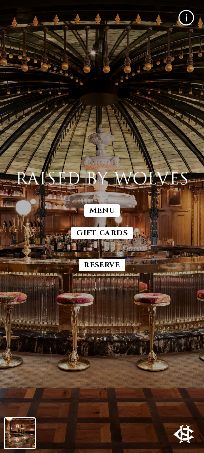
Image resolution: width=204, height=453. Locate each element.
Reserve (102, 265)
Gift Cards (102, 233)
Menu (102, 210)
